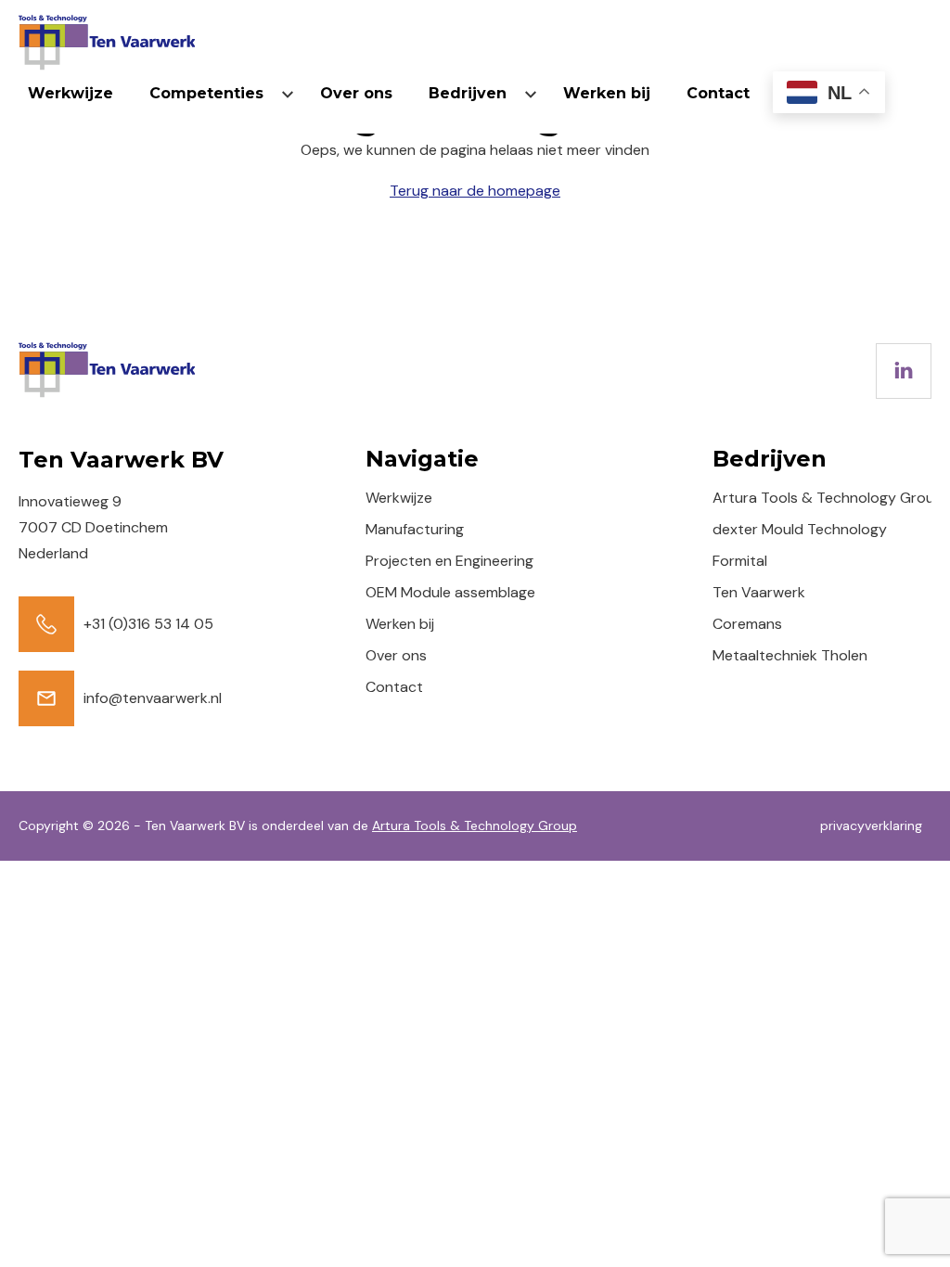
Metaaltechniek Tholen (789, 655)
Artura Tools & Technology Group (828, 497)
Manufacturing (415, 529)
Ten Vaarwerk (758, 592)
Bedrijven (468, 93)
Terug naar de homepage (475, 190)
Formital (739, 560)
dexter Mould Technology (799, 529)
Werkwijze (70, 93)
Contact (718, 93)
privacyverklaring (871, 825)
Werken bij (606, 93)
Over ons (356, 93)
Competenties (206, 93)
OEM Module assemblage (450, 592)
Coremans (747, 624)
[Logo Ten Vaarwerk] (107, 42)
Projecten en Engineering (449, 560)
